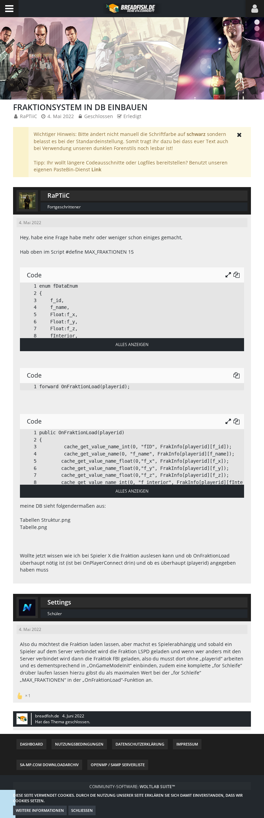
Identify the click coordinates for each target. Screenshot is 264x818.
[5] (28, 314)
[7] (28, 328)
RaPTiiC (28, 116)
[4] (28, 307)
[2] (28, 293)
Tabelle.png (33, 527)
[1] (28, 286)
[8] (28, 335)
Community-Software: (132, 787)
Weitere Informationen (40, 810)
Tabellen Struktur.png (45, 520)
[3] (28, 300)
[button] (9, 8)
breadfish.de (47, 716)
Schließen (82, 810)
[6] (28, 321)
